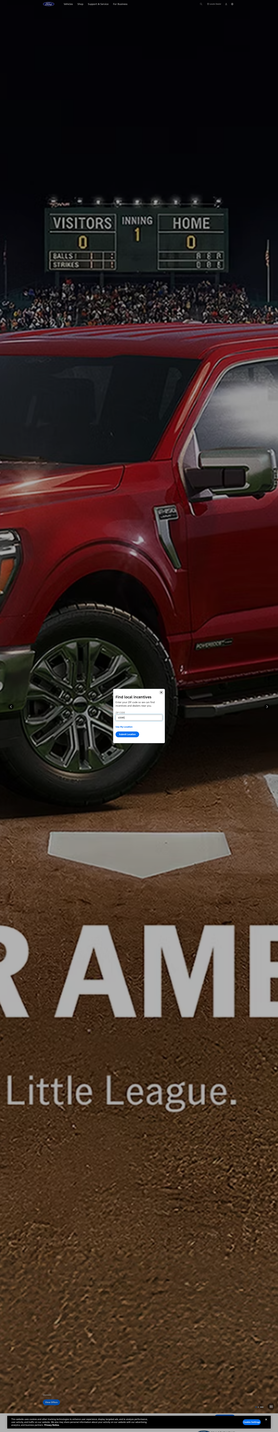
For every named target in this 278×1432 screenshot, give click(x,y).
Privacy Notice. (52, 1425)
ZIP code (120, 712)
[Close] (161, 692)
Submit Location (127, 734)
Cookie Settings (252, 1422)
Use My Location (124, 726)
